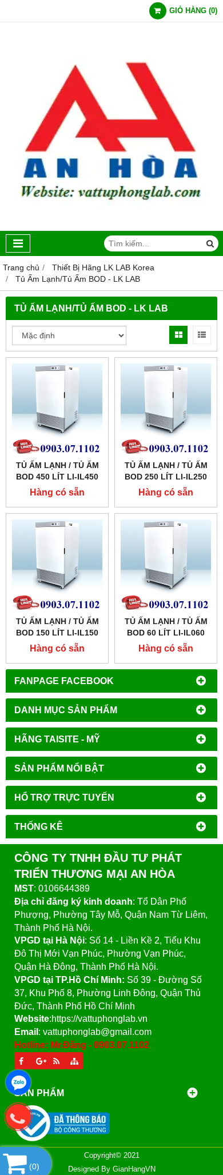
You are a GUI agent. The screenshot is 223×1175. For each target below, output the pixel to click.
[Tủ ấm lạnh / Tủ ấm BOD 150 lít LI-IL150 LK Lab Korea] (57, 564)
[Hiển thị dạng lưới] (178, 335)
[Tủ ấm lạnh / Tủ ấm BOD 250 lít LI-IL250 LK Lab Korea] (166, 408)
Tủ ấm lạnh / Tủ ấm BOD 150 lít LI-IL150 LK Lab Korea (57, 633)
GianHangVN (134, 1169)
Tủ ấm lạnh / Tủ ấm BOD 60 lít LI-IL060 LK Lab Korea (166, 633)
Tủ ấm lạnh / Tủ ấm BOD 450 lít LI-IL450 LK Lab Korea (57, 477)
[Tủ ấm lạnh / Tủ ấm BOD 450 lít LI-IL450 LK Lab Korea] (57, 408)
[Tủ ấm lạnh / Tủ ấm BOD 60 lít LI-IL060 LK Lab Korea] (166, 564)
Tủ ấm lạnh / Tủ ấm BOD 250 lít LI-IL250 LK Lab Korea (166, 477)
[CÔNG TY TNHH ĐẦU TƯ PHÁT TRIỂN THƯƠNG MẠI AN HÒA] (111, 228)
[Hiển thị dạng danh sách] (202, 335)
